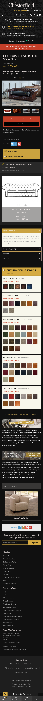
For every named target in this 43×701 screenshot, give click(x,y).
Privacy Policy (7, 565)
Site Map (6, 574)
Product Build (7, 571)
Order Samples (5, 699)
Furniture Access (8, 622)
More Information (10, 249)
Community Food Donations (11, 577)
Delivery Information (9, 595)
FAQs (4, 592)
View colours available (15, 156)
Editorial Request (8, 598)
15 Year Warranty (9, 231)
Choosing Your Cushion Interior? (13, 616)
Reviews (6, 254)
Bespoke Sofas (7, 613)
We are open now (33, 10)
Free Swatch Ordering (9, 604)
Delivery (6, 259)
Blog (4, 580)
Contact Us (6, 556)
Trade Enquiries (8, 601)
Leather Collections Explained (12, 610)
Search (37, 699)
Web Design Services (9, 583)
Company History (8, 568)
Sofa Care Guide (8, 625)
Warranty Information (9, 607)
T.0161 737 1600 (22, 15)
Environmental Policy (9, 562)
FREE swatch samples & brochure (21, 121)
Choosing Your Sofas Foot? (11, 619)
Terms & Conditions (9, 559)
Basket (27, 699)
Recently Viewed (16, 699)
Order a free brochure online (20, 27)
